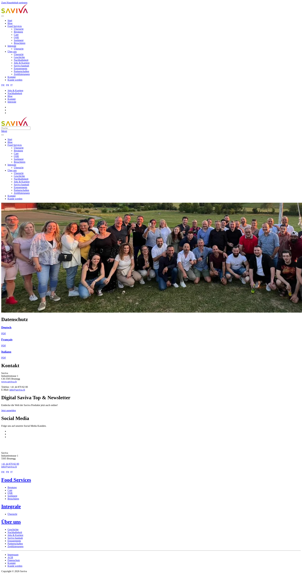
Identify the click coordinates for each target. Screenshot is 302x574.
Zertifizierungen (22, 74)
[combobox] (15, 128)
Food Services (15, 26)
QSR (16, 37)
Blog (10, 23)
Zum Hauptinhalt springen (14, 2)
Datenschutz (14, 560)
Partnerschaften (21, 71)
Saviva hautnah (21, 65)
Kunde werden (15, 80)
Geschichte (19, 57)
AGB (10, 557)
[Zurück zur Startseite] (14, 12)
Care (16, 34)
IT (11, 85)
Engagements (20, 68)
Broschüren (19, 43)
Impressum (13, 554)
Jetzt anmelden (8, 410)
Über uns (12, 51)
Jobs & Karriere (22, 63)
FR (8, 85)
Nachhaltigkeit (21, 60)
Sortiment (18, 40)
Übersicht (18, 29)
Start (10, 20)
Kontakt (12, 77)
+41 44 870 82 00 (10, 464)
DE (3, 85)
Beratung (18, 31)
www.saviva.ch (9, 381)
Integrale (12, 46)
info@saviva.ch (17, 389)
